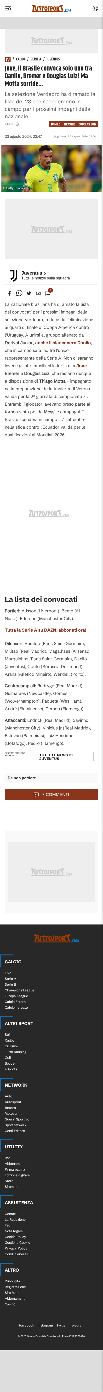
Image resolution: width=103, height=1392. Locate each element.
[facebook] (9, 293)
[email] (38, 293)
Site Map (11, 1293)
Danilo (55, 124)
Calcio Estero (15, 1002)
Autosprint (13, 1102)
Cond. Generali (16, 1254)
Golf (8, 1057)
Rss (7, 1158)
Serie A (36, 59)
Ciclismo (11, 1046)
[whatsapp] (19, 293)
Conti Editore (15, 1131)
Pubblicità (12, 1281)
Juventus (53, 59)
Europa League (16, 996)
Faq (7, 1225)
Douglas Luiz (87, 124)
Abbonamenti (15, 1163)
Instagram (45, 1325)
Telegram (77, 1325)
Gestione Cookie (17, 1242)
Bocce (10, 1063)
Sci (7, 1034)
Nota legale (14, 1231)
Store (9, 1181)
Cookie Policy (15, 1237)
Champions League (19, 990)
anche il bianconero (63, 342)
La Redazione (15, 1219)
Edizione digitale (17, 1175)
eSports (11, 1069)
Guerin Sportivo (17, 1119)
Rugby (10, 1040)
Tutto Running (15, 1052)
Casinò (10, 1304)
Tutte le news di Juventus (56, 757)
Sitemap (11, 1187)
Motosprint (13, 1113)
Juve (81, 365)
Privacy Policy (16, 1248)
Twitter (62, 1325)
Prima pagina (15, 1169)
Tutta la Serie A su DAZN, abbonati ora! (45, 630)
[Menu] (8, 8)
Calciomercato (16, 1007)
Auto (8, 1096)
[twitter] (29, 293)
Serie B (10, 984)
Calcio (20, 59)
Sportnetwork (15, 1125)
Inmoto (10, 1108)
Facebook (26, 1325)
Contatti (11, 1214)
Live (8, 973)
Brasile (69, 124)
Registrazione (15, 1287)
